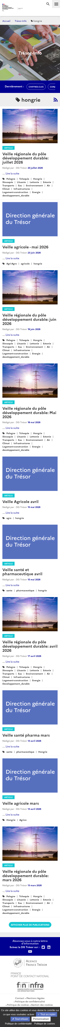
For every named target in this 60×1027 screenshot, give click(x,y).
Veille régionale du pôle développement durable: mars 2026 (25, 875)
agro (8, 518)
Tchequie (24, 178)
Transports (8, 185)
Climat (6, 188)
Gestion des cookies (42, 1004)
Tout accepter (48, 1014)
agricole (25, 263)
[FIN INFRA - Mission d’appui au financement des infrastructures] (30, 986)
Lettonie (34, 182)
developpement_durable (15, 195)
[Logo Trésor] (27, 9)
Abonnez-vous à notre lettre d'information (30, 942)
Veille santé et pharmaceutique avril (22, 571)
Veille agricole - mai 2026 (25, 246)
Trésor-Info (21, 20)
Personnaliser (41, 1019)
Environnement (34, 185)
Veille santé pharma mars (26, 735)
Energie (36, 192)
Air (48, 185)
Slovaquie (7, 182)
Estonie (47, 182)
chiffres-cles (36, 86)
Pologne (10, 178)
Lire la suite (12, 173)
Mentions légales (35, 998)
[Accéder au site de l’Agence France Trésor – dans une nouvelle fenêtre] (30, 962)
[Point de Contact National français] (30, 974)
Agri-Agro (11, 263)
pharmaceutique (25, 590)
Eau (20, 185)
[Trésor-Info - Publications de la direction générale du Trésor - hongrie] (56, 99)
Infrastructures (22, 188)
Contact (19, 998)
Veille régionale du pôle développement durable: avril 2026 (30, 646)
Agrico (23, 819)
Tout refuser (21, 1019)
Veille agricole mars (20, 803)
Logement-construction (15, 192)
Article (8, 147)
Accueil (6, 20)
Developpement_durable (16, 683)
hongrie (38, 263)
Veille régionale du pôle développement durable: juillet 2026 (25, 158)
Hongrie (37, 178)
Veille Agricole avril (20, 501)
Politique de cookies (18, 1004)
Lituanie (21, 182)
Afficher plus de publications (30, 924)
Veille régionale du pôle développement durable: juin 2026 (29, 319)
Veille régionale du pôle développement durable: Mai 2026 (29, 412)
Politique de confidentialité (30, 1001)
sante (9, 590)
